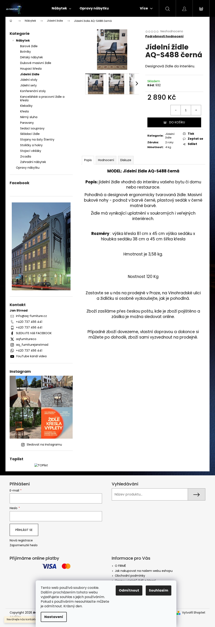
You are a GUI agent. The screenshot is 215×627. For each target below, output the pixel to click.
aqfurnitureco (26, 339)
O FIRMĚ (120, 566)
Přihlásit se (24, 530)
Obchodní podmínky (130, 576)
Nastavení (53, 616)
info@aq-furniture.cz (31, 316)
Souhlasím (158, 590)
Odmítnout (129, 590)
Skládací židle (30, 134)
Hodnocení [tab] (106, 160)
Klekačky (26, 106)
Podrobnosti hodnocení (164, 36)
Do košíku (177, 122)
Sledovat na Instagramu (44, 444)
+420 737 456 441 (29, 322)
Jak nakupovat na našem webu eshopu (144, 571)
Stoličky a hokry (31, 145)
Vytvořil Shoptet (193, 613)
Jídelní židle (29, 74)
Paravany (27, 123)
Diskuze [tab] (125, 160)
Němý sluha (28, 117)
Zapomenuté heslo (24, 545)
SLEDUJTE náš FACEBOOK (34, 333)
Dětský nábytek (31, 57)
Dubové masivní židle (35, 63)
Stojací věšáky (30, 151)
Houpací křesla (31, 68)
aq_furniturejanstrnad (32, 345)
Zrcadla (25, 156)
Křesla (24, 111)
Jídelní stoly (28, 80)
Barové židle (29, 46)
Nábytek (23, 40)
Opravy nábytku (27, 168)
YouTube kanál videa (31, 356)
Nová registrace (21, 540)
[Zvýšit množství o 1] (196, 110)
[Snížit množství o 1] (176, 110)
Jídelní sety (28, 85)
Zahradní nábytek (33, 162)
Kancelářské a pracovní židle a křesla (42, 98)
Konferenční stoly (33, 91)
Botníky (25, 52)
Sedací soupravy (32, 128)
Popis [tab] (88, 160)
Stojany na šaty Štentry (37, 139)
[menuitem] (61, 8)
